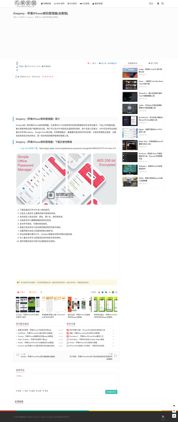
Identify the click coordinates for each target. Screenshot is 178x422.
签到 (46, 391)
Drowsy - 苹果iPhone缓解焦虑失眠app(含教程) (34, 336)
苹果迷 (21, 66)
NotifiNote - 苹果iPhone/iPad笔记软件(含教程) (34, 333)
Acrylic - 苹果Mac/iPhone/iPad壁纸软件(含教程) (35, 343)
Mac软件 (60, 4)
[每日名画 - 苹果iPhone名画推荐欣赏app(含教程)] (79, 304)
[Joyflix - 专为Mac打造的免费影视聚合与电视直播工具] (130, 109)
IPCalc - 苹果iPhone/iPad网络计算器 (82, 343)
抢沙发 (103, 63)
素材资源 (98, 4)
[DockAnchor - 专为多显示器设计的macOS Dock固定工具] (130, 121)
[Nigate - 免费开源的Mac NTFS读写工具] (130, 133)
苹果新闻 (47, 4)
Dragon (50, 417)
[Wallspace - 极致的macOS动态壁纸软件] (130, 170)
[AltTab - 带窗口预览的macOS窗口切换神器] (130, 182)
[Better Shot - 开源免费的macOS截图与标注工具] (130, 145)
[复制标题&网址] (116, 292)
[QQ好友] (103, 292)
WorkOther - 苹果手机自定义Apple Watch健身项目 (87, 339)
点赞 (22, 292)
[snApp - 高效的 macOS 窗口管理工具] (130, 73)
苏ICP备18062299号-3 (61, 417)
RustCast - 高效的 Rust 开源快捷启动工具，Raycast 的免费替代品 (150, 156)
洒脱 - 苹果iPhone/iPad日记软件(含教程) (83, 333)
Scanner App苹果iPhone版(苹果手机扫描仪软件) (35, 346)
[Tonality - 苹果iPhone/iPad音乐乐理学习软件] (27, 304)
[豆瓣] (113, 292)
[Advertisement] (89, 36)
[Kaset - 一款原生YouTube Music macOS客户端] (130, 85)
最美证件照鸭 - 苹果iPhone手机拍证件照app (33, 330)
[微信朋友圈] (106, 292)
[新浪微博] (99, 292)
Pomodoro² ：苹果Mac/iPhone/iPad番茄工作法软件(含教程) (87, 336)
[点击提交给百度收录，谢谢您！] (18, 77)
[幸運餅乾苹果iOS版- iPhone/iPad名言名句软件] (54, 304)
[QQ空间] (110, 292)
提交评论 (112, 392)
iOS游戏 (85, 4)
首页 (15, 17)
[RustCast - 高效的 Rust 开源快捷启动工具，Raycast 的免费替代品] (130, 157)
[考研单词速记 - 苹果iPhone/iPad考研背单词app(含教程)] (105, 304)
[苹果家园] (25, 7)
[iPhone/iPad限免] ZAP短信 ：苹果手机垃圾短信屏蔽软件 (87, 346)
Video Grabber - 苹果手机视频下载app (31, 339)
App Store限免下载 (29, 148)
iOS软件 (73, 4)
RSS (163, 420)
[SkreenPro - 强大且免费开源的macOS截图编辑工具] (130, 97)
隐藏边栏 (113, 63)
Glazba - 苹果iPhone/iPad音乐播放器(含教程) (38, 356)
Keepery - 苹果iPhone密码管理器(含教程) (42, 17)
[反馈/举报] (41, 292)
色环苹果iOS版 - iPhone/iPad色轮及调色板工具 (86, 330)
